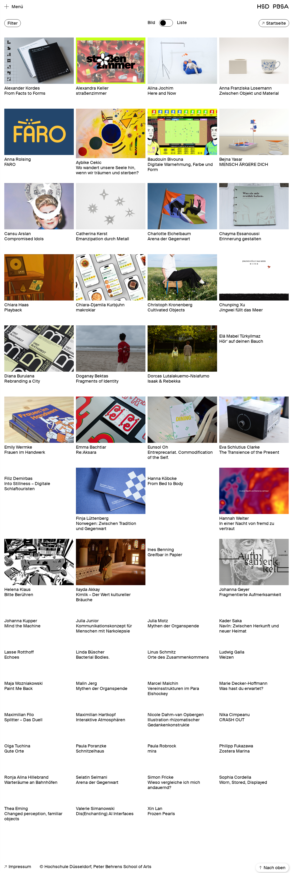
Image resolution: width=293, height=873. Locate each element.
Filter (13, 23)
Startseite (275, 23)
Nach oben (274, 867)
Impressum (19, 866)
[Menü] (6, 6)
